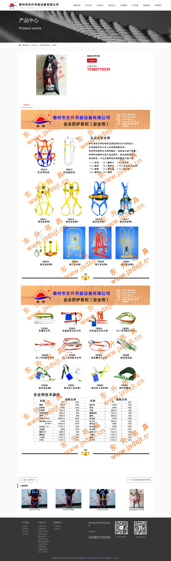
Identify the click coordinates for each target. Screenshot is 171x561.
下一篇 (139, 480)
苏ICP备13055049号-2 (96, 558)
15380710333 (98, 69)
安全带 (54, 45)
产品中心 (34, 45)
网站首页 (76, 5)
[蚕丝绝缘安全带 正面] (136, 498)
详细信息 (26, 105)
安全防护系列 (45, 45)
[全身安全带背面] (102, 498)
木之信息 (116, 558)
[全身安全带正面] (34, 498)
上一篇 (28, 480)
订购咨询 (92, 60)
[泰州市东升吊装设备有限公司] (33, 5)
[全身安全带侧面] (68, 498)
